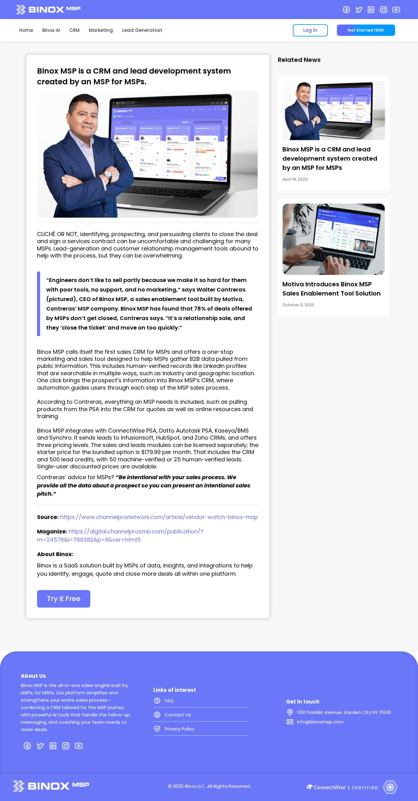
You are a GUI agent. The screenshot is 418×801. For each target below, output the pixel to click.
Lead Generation (142, 30)
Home (26, 30)
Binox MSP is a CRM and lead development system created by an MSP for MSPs (329, 158)
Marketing (101, 30)
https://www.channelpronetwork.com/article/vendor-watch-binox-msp (159, 517)
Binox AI (51, 30)
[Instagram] (383, 9)
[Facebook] (346, 9)
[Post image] (333, 110)
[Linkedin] (371, 9)
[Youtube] (396, 9)
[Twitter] (359, 9)
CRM (74, 30)
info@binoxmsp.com (320, 722)
